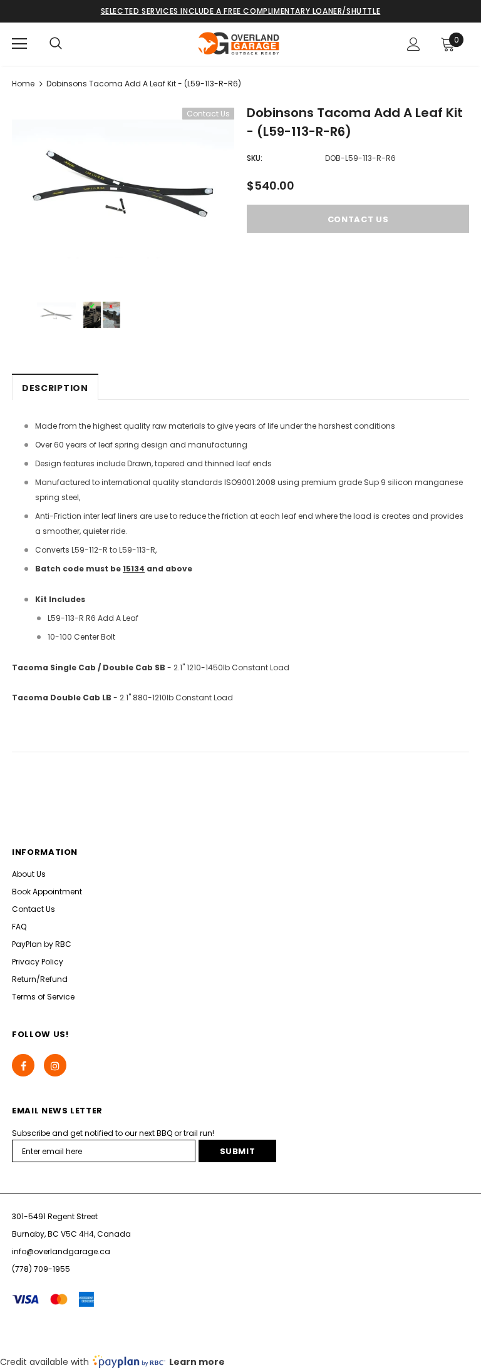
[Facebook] (23, 1065)
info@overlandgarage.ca (61, 1251)
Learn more (197, 1362)
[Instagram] (55, 1065)
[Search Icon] (55, 44)
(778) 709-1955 (41, 1269)
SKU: (254, 158)
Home (23, 83)
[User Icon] (413, 44)
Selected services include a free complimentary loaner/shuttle (241, 11)
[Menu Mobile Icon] (19, 43)
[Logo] (239, 43)
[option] (123, 189)
